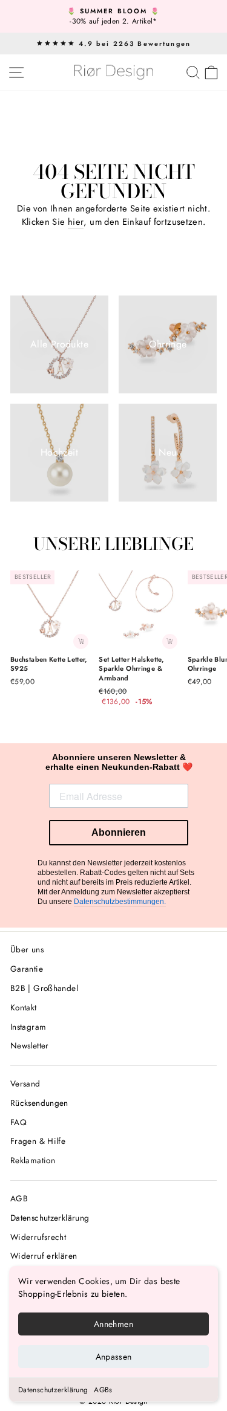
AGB (19, 1198)
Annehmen (113, 1324)
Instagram (28, 1027)
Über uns (27, 949)
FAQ (18, 1122)
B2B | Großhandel (44, 988)
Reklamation (32, 1160)
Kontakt (23, 1007)
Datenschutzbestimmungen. (120, 901)
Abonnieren (118, 832)
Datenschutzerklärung (53, 1389)
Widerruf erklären (43, 1256)
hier (76, 221)
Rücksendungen (39, 1103)
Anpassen (114, 1357)
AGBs (103, 1389)
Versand (25, 1083)
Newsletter (29, 1045)
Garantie (26, 969)
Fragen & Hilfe (37, 1141)
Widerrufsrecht (38, 1237)
